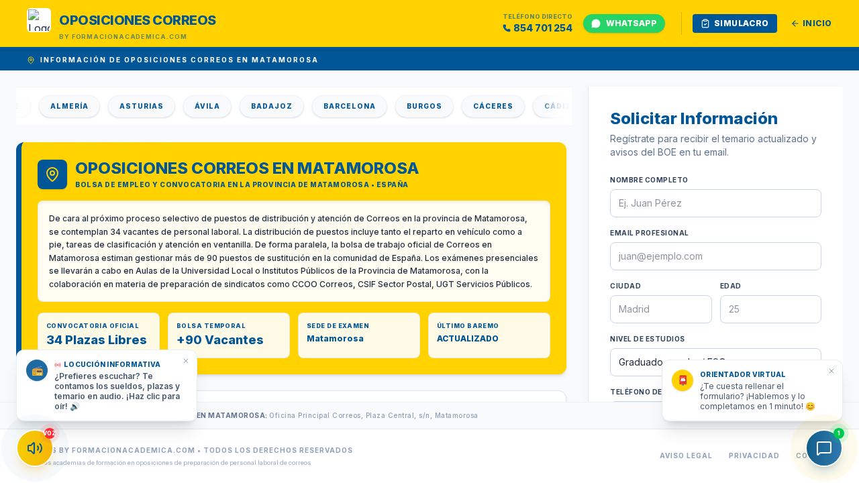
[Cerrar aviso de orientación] (831, 371)
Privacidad (754, 455)
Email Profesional (649, 233)
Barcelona (343, 106)
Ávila (200, 106)
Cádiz (551, 106)
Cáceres (486, 106)
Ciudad (625, 286)
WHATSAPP (631, 23)
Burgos (418, 106)
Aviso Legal (686, 455)
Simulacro (741, 23)
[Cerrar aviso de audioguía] (186, 361)
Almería (63, 106)
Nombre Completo (649, 180)
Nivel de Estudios (647, 339)
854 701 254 (542, 28)
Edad (731, 286)
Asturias (135, 106)
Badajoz (265, 106)
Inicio (817, 23)
